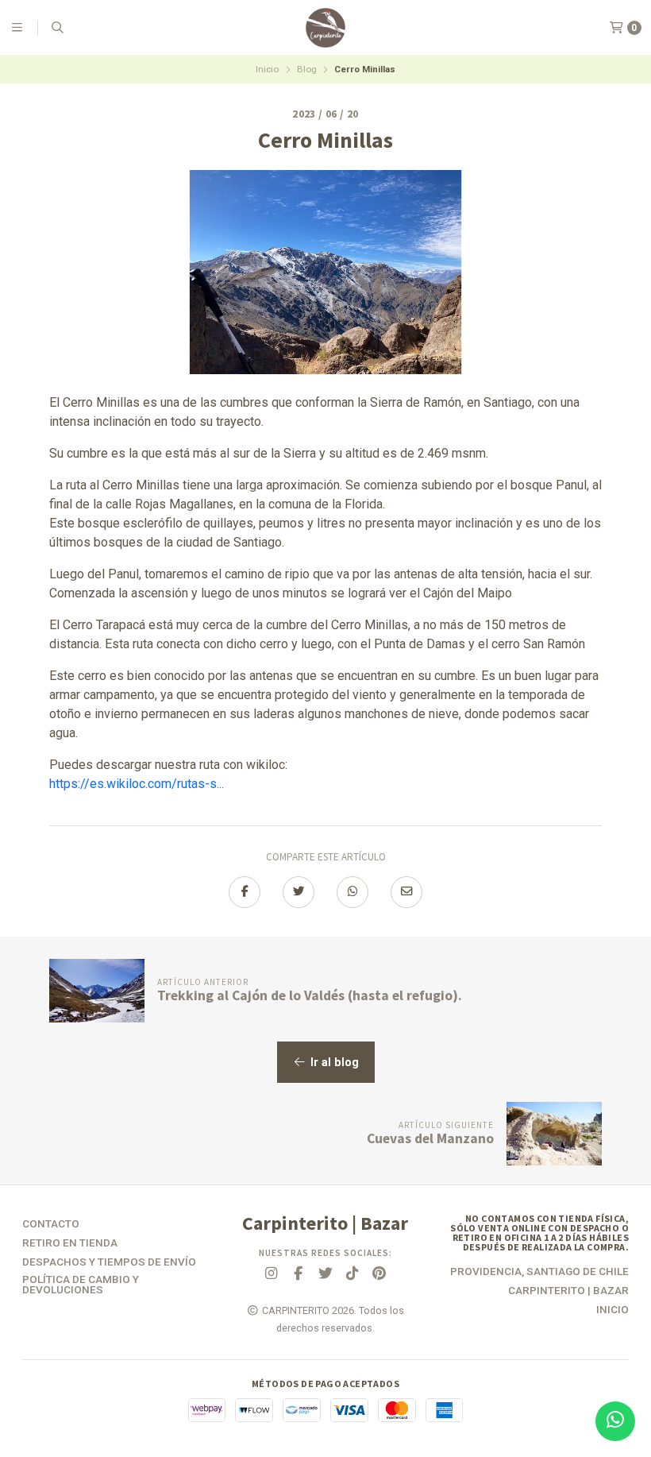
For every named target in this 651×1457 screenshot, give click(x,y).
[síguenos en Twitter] (325, 1273)
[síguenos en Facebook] (298, 1273)
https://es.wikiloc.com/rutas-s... (136, 783)
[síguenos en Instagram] (271, 1273)
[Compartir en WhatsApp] (352, 892)
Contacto (50, 1224)
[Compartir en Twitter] (298, 892)
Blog (307, 69)
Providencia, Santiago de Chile (539, 1271)
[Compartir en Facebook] (244, 892)
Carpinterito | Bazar (568, 1291)
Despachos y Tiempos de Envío (109, 1262)
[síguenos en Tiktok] (352, 1273)
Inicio (267, 69)
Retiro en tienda (69, 1243)
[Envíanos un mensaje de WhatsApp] (615, 1421)
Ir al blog (333, 1062)
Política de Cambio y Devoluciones (80, 1285)
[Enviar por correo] (406, 892)
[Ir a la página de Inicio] (325, 28)
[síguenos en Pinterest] (379, 1273)
